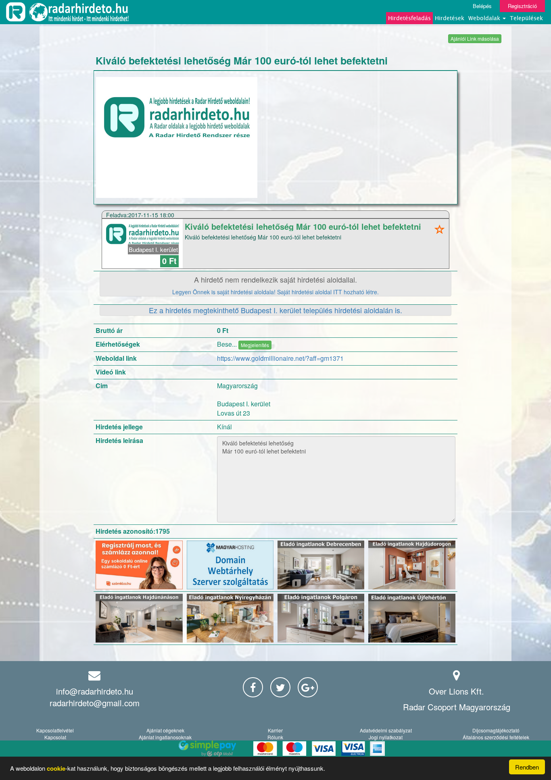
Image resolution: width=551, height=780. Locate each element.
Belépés (482, 6)
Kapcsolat (55, 737)
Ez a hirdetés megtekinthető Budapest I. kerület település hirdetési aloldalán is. (275, 310)
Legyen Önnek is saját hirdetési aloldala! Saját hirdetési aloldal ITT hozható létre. (275, 292)
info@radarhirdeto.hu (94, 691)
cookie (56, 768)
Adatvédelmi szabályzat (386, 730)
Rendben (527, 767)
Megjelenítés (255, 344)
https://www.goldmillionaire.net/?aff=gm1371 (280, 358)
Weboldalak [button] (485, 18)
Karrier (275, 730)
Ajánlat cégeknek (165, 730)
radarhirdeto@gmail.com (95, 703)
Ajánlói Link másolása (475, 38)
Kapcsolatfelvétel (55, 730)
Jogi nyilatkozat (386, 737)
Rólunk (275, 737)
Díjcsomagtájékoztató (496, 730)
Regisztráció (522, 6)
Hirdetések (449, 18)
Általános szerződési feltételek (496, 737)
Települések (526, 18)
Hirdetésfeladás (409, 18)
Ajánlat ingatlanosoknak (165, 737)
